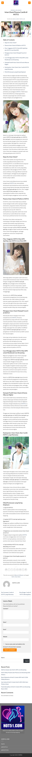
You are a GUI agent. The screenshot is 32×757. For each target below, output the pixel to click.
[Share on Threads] (14, 569)
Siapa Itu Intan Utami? (10, 42)
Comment (6, 608)
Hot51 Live (22, 18)
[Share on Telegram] (26, 569)
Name (5, 622)
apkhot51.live (4, 750)
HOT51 (19, 91)
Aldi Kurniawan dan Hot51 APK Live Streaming (13, 670)
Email (5, 629)
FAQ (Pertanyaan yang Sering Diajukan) (15, 72)
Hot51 (13, 576)
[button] (29, 2)
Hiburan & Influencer (16, 10)
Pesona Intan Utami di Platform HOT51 (15, 45)
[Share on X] (11, 569)
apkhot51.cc (4, 747)
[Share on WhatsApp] (6, 569)
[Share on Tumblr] (23, 569)
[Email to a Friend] (17, 569)
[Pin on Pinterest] (20, 569)
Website (5, 636)
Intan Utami (17, 576)
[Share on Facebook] (9, 569)
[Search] (2, 2)
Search (3, 657)
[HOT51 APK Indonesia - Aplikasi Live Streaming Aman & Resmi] (16, 2)
